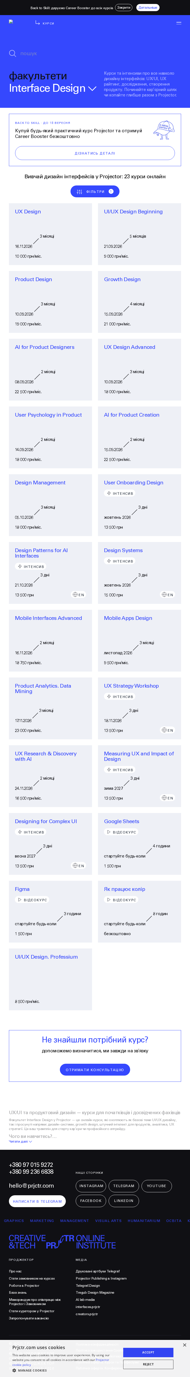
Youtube (156, 1186)
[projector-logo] (18, 27)
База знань (18, 1293)
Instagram (91, 1186)
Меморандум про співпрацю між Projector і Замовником (35, 1302)
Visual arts (100, 1221)
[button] (65, 1370)
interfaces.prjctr (88, 1307)
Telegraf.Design (88, 1286)
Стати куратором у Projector (31, 1311)
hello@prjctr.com (31, 1185)
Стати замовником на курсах (32, 1279)
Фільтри (99, 192)
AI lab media (85, 1300)
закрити (123, 8)
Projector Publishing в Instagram (101, 1279)
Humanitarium (135, 1221)
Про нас (15, 1271)
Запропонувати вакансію (29, 1318)
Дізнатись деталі (95, 154)
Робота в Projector (24, 1286)
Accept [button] (148, 1352)
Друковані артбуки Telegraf (97, 1271)
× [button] (184, 1345)
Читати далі (18, 1142)
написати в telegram (37, 1202)
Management (66, 1221)
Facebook (91, 1201)
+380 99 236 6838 (31, 1172)
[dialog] (95, 1358)
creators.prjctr (87, 1314)
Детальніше (148, 8)
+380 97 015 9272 (31, 1165)
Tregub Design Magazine (95, 1293)
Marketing (34, 1221)
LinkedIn (123, 1201)
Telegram (123, 1186)
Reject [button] (148, 1364)
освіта (165, 1221)
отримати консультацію (95, 1070)
